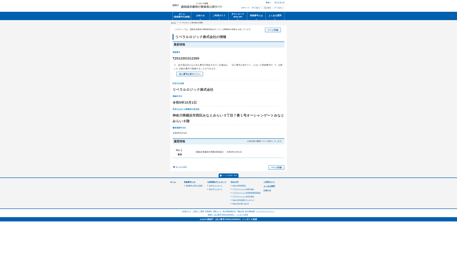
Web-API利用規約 (239, 186)
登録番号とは (189, 182)
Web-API (234, 182)
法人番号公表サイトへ (189, 74)
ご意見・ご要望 (198, 211)
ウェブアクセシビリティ (265, 211)
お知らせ (267, 190)
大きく (257, 8)
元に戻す (267, 8)
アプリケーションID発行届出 (243, 189)
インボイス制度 (242, 215)
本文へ (268, 2)
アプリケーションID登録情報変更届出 (246, 193)
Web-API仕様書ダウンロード (243, 200)
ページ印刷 (273, 30)
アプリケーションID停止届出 (243, 196)
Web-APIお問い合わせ (240, 204)
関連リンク (217, 211)
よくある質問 (269, 186)
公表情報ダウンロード (216, 182)
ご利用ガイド (269, 182)
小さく (280, 8)
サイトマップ (279, 2)
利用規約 (208, 211)
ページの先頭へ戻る (229, 175)
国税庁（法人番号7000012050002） (221, 215)
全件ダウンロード (215, 186)
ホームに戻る (181, 167)
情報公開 (240, 211)
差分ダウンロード (215, 189)
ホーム (173, 23)
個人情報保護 (250, 211)
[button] (200, 16)
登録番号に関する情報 (194, 186)
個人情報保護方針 (229, 211)
